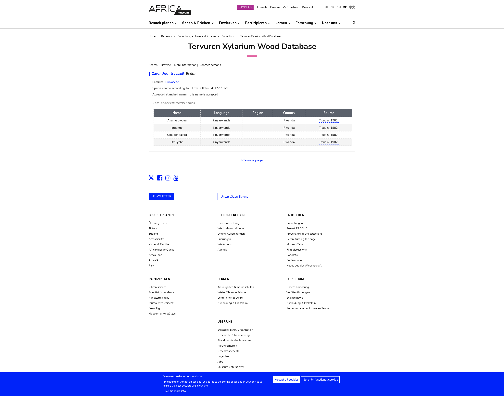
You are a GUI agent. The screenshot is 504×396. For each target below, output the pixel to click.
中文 (352, 7)
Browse (166, 65)
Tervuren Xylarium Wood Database (260, 36)
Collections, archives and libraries (197, 36)
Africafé (153, 260)
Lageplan (223, 356)
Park (151, 265)
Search (153, 65)
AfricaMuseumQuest (161, 250)
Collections (228, 36)
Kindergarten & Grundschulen (236, 287)
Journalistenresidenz (161, 303)
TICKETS (245, 7)
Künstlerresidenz (159, 298)
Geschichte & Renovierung (234, 335)
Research (166, 36)
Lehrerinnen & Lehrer (231, 298)
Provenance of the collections (304, 234)
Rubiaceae (172, 82)
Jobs (220, 362)
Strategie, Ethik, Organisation (235, 330)
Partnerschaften (227, 346)
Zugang (153, 234)
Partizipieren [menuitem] (256, 24)
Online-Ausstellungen (231, 234)
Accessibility (156, 239)
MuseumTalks (294, 244)
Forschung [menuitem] (304, 24)
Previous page (252, 160)
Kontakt (307, 7)
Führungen (224, 239)
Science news (294, 298)
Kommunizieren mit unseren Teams (307, 308)
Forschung (295, 279)
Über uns (225, 322)
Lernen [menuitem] (281, 24)
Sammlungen (294, 223)
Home (152, 36)
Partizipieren (159, 279)
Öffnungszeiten (158, 223)
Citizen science (157, 287)
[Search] (354, 23)
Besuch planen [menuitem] (161, 24)
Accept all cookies (286, 380)
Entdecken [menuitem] (228, 24)
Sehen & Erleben (231, 215)
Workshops (225, 244)
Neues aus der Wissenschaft (303, 265)
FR (332, 7)
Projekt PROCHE (296, 228)
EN (338, 7)
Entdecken (295, 215)
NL (326, 7)
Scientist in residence (161, 292)
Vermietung (291, 7)
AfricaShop (155, 255)
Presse (275, 7)
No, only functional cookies (320, 380)
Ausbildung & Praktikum (233, 303)
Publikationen (294, 260)
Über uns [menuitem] (329, 24)
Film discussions (296, 250)
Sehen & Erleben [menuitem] (196, 24)
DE (345, 7)
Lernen (223, 279)
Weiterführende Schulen (232, 292)
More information (185, 65)
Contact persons (210, 65)
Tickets (153, 228)
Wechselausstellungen (231, 228)
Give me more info (174, 391)
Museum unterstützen (162, 314)
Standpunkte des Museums (234, 340)
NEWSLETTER (161, 196)
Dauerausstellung (228, 223)
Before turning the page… (302, 239)
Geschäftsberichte (228, 351)
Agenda (261, 7)
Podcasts (292, 255)
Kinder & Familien (159, 244)
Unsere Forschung (297, 287)
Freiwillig (154, 308)
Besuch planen (161, 215)
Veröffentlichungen (298, 292)
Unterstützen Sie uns (234, 197)
